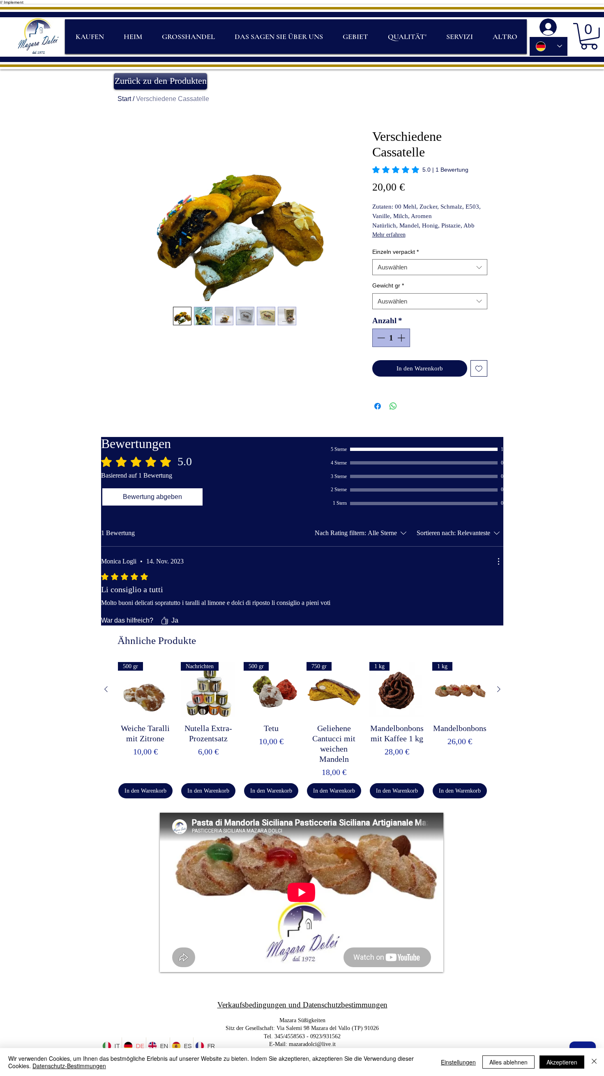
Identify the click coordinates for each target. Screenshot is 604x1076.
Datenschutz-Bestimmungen (69, 1066)
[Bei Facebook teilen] (378, 406)
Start (124, 98)
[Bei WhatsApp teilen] (393, 406)
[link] (420, 169)
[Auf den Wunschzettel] (478, 368)
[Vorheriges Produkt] (106, 689)
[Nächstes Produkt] (499, 689)
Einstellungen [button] (458, 1062)
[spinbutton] (391, 338)
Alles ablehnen (508, 1062)
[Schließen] (594, 1062)
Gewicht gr (388, 285)
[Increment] (402, 338)
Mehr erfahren (389, 235)
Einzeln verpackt (395, 251)
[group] (302, 730)
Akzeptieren (561, 1062)
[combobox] (429, 267)
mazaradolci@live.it (312, 1044)
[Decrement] (380, 338)
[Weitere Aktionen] (498, 561)
